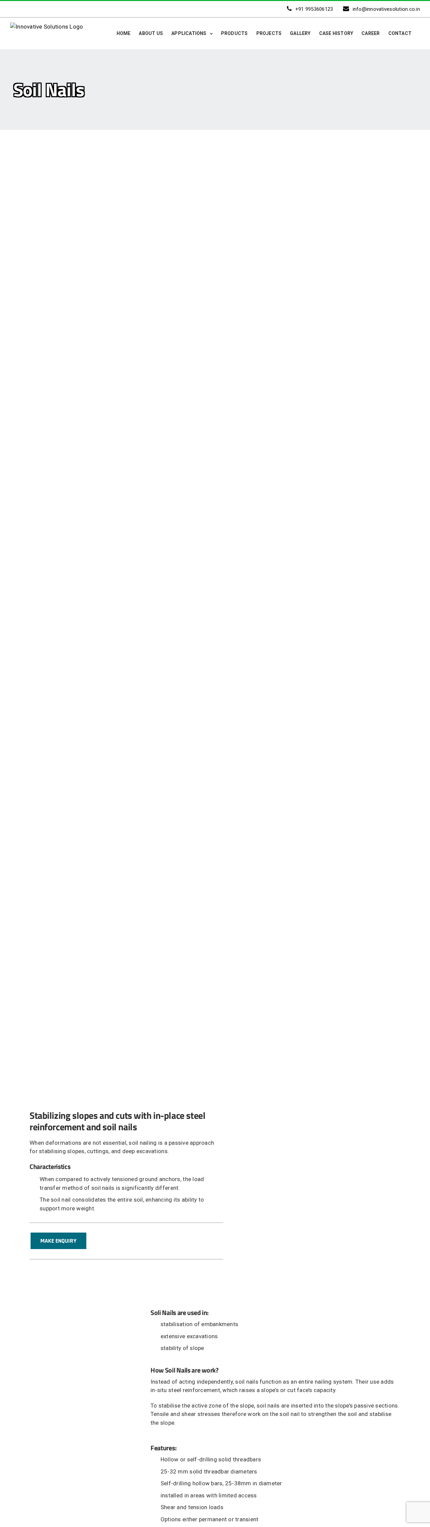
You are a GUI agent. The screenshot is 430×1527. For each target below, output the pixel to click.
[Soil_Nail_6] (110, 621)
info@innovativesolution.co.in (386, 9)
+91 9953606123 (314, 9)
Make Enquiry (58, 1241)
